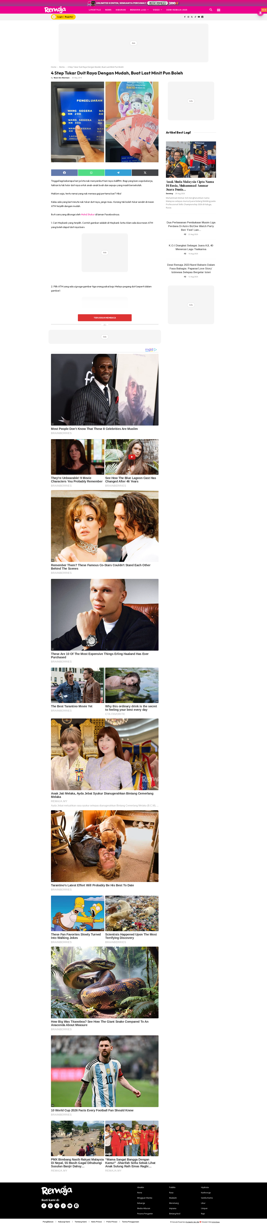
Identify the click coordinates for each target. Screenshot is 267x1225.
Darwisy (169, 193)
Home (53, 67)
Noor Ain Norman (62, 78)
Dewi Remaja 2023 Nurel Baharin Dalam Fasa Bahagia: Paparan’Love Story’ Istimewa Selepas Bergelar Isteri (191, 268)
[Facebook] (184, 17)
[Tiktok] (195, 17)
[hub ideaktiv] (219, 8)
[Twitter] (192, 17)
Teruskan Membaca (105, 317)
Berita (62, 67)
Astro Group (216, 1222)
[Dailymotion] (202, 17)
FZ (185, 234)
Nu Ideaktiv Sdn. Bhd (192, 1222)
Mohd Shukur (88, 214)
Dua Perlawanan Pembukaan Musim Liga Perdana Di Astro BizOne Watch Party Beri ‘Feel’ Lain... (191, 226)
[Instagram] (188, 17)
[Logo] (55, 9)
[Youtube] (199, 17)
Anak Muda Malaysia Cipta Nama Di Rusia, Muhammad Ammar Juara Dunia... (190, 185)
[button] (211, 10)
